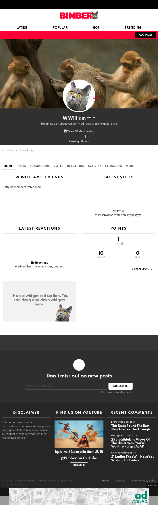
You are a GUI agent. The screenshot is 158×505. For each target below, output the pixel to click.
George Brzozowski (122, 435)
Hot (96, 28)
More (130, 166)
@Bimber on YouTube (79, 458)
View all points (142, 269)
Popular (60, 28)
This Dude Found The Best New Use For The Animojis (130, 427)
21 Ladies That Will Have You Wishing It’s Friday (132, 458)
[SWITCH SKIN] (114, 35)
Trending (133, 28)
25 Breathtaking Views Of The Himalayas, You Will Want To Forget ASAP (130, 443)
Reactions (75, 166)
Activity (94, 166)
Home (8, 166)
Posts (21, 166)
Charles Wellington (122, 453)
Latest (22, 28)
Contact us (120, 481)
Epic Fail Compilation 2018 (79, 452)
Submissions (40, 166)
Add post (146, 35)
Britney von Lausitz (121, 422)
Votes (58, 166)
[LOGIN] (127, 35)
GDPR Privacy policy (143, 481)
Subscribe (79, 465)
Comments (113, 166)
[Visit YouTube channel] (79, 434)
